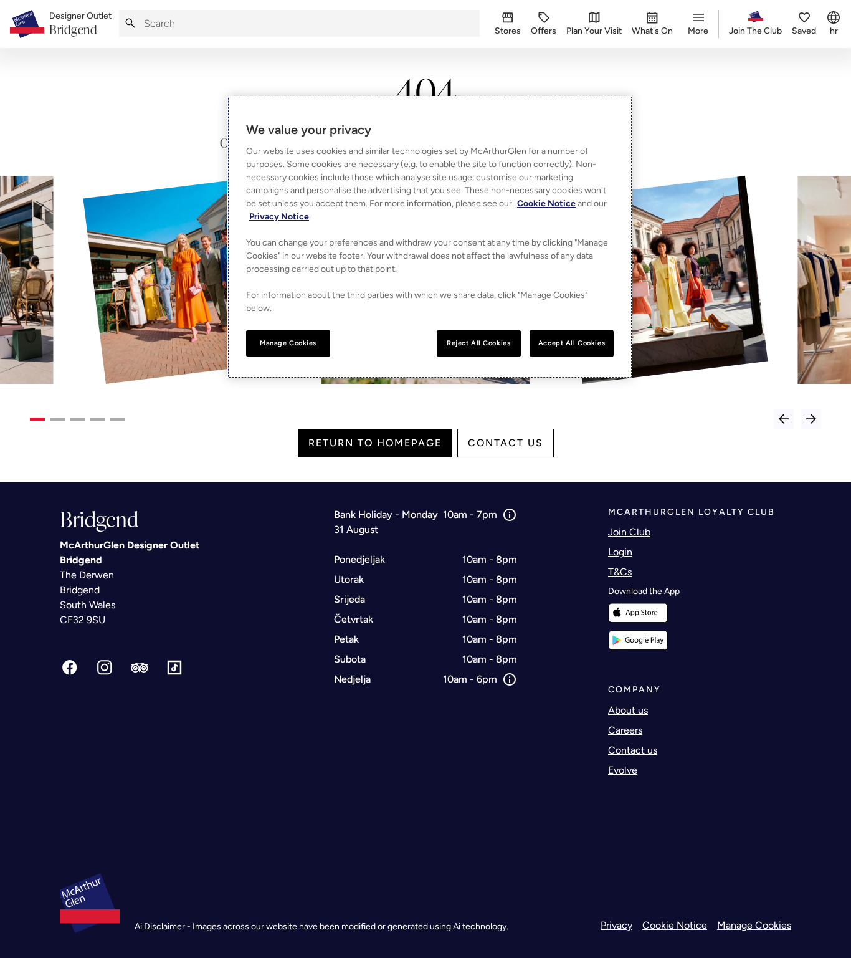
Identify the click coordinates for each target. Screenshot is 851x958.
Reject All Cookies (478, 342)
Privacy (616, 925)
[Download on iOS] (638, 613)
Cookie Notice (674, 925)
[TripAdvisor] (140, 668)
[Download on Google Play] (638, 640)
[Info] (509, 514)
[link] (80, 24)
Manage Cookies (754, 925)
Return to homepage (375, 443)
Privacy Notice (279, 216)
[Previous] (784, 419)
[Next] (811, 419)
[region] (429, 237)
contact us (505, 443)
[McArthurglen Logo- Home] (27, 24)
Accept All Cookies (571, 342)
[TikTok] (174, 668)
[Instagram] (105, 668)
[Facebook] (70, 668)
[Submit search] (130, 23)
